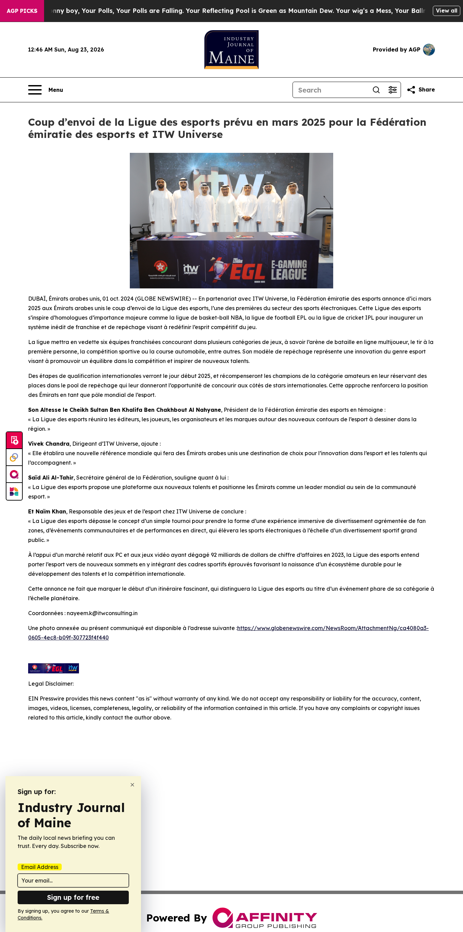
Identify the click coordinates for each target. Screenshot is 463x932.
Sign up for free (73, 897)
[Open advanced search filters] (392, 90)
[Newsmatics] (14, 491)
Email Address (39, 867)
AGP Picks (22, 10)
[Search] (376, 90)
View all (446, 10)
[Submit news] (14, 440)
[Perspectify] (14, 457)
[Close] (132, 785)
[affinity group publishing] (14, 474)
